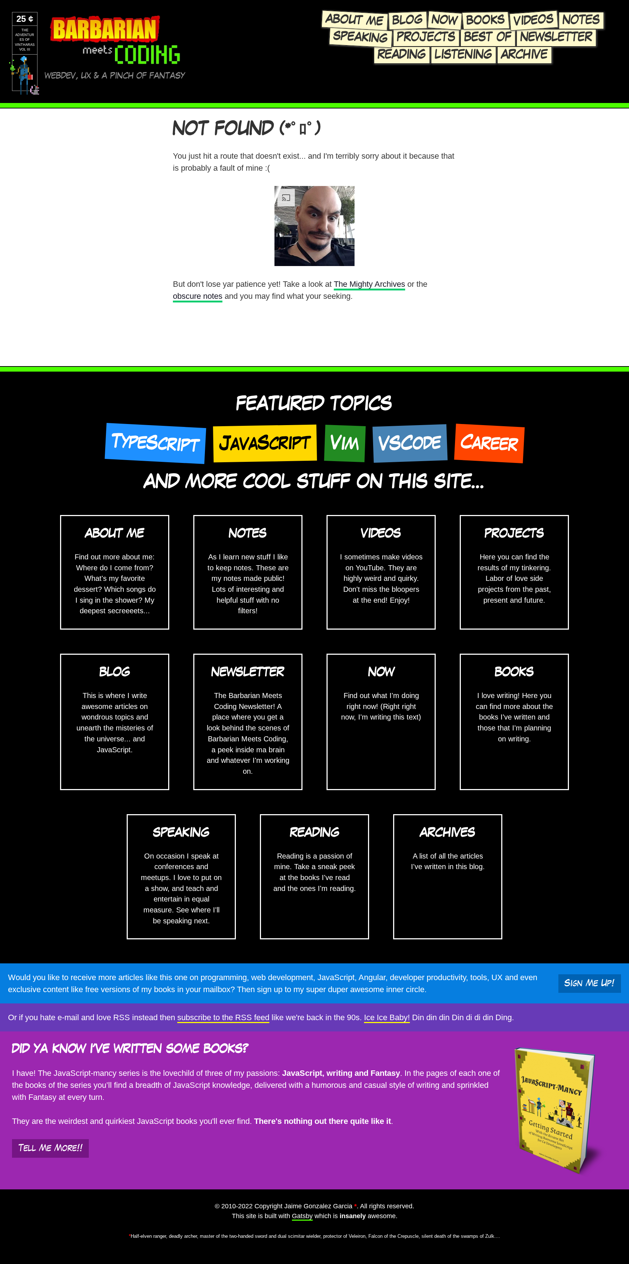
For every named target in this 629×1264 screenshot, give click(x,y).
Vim (344, 443)
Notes (581, 20)
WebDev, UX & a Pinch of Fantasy (115, 76)
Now (445, 20)
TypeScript (155, 443)
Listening (463, 54)
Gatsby (302, 1216)
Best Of (487, 37)
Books (485, 20)
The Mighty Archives (369, 284)
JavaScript (265, 443)
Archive (524, 54)
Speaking (360, 37)
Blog (407, 21)
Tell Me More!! (51, 1148)
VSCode (410, 443)
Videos (534, 20)
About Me (354, 20)
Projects (426, 37)
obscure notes (197, 296)
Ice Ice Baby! (387, 1017)
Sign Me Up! (589, 983)
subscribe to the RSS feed (223, 1017)
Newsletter (556, 37)
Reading (402, 54)
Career (489, 443)
